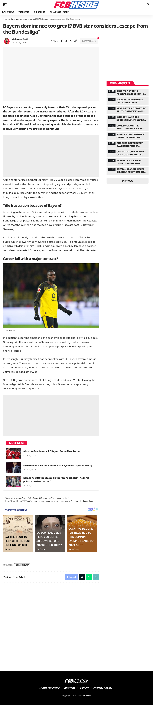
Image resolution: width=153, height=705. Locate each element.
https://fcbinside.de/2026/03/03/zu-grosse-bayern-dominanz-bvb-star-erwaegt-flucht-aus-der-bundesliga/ (49, 501)
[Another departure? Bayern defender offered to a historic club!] (128, 144)
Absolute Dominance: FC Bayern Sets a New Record (52, 451)
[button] (5, 4)
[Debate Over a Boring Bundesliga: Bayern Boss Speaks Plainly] (13, 467)
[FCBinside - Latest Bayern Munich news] (76, 4)
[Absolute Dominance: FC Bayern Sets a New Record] (13, 453)
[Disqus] (51, 625)
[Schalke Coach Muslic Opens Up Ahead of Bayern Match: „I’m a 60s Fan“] (128, 135)
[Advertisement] (51, 156)
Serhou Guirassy (22, 565)
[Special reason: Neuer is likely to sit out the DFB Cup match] (128, 170)
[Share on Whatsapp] (71, 40)
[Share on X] (66, 40)
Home (6, 19)
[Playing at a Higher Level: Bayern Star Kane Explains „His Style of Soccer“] (128, 161)
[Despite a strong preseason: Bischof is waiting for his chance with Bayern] (128, 92)
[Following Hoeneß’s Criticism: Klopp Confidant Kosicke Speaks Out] (128, 100)
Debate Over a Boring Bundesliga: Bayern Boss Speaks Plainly (57, 465)
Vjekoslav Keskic (20, 39)
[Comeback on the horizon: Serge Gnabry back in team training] (128, 127)
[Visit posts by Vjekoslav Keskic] (6, 41)
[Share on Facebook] (62, 40)
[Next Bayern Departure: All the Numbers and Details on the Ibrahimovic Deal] (128, 109)
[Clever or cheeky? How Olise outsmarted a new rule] (128, 152)
